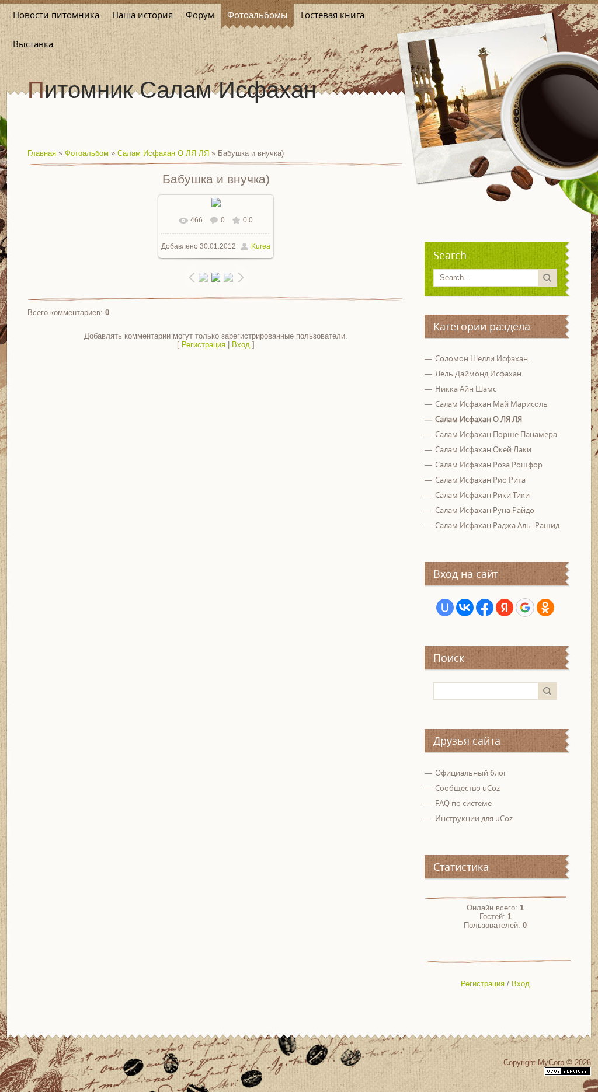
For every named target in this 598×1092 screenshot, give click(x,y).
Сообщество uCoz (467, 788)
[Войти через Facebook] (484, 607)
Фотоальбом (87, 153)
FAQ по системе (463, 803)
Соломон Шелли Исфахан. (482, 358)
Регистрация (203, 344)
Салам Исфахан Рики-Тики (482, 495)
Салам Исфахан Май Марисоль (491, 404)
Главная (41, 153)
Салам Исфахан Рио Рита (480, 480)
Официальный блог (471, 772)
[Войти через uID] (445, 607)
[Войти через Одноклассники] (545, 607)
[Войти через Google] (525, 607)
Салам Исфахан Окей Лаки (483, 449)
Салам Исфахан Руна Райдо (484, 510)
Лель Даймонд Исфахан (478, 373)
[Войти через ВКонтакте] (465, 607)
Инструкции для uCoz (474, 818)
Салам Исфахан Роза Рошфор (489, 464)
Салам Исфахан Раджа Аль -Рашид (497, 525)
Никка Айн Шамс (465, 388)
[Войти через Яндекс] (504, 607)
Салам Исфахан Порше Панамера (496, 434)
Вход (241, 344)
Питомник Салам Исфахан (172, 90)
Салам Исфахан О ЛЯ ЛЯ (163, 153)
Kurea (260, 246)
